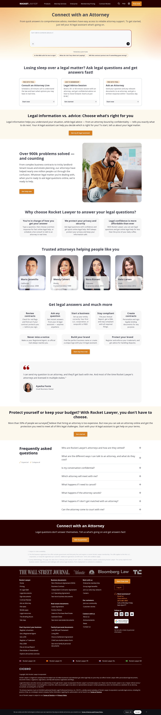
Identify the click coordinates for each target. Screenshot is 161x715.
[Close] (146, 712)
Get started (80, 434)
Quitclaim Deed (56, 617)
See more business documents (62, 596)
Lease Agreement (57, 607)
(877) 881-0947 (122, 601)
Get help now (27, 191)
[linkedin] (121, 614)
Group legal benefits (90, 586)
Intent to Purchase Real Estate (62, 613)
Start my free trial (80, 352)
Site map (23, 620)
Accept (137, 712)
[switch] (116, 627)
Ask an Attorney (25, 603)
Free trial (136, 4)
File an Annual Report (27, 647)
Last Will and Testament (59, 630)
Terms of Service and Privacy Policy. (92, 712)
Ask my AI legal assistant (80, 133)
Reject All (128, 712)
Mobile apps (24, 610)
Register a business (26, 630)
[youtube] (132, 614)
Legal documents (26, 593)
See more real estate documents (62, 620)
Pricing (22, 586)
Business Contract (57, 586)
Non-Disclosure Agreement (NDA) (63, 583)
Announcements (89, 620)
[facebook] (116, 614)
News (85, 623)
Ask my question (80, 540)
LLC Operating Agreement (60, 593)
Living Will (55, 634)
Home (22, 583)
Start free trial (122, 581)
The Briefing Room (26, 617)
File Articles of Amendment (29, 650)
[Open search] (119, 3)
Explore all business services (30, 654)
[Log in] (129, 3)
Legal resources (25, 613)
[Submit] (128, 43)
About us (86, 617)
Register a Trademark (27, 640)
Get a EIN (23, 637)
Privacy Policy (62, 695)
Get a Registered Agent (28, 634)
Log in (119, 587)
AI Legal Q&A (24, 590)
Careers (86, 593)
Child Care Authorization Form (62, 640)
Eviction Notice (56, 610)
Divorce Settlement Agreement (62, 637)
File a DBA (23, 644)
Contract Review (25, 600)
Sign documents (25, 596)
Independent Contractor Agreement (64, 590)
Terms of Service (96, 692)
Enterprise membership (91, 583)
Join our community (90, 603)
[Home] (28, 3)
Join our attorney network (92, 590)
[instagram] (127, 614)
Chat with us (122, 598)
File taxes (23, 607)
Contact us (87, 627)
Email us (120, 596)
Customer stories (89, 607)
